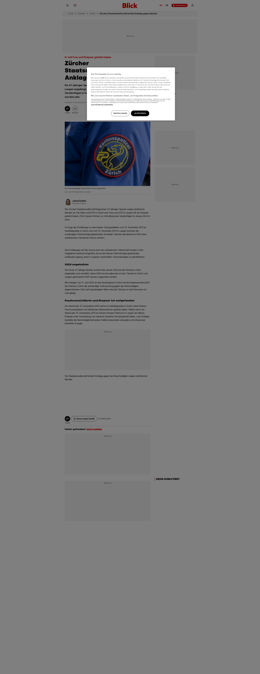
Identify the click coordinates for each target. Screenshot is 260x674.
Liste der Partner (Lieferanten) (102, 105)
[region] (131, 93)
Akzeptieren (140, 113)
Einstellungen (120, 113)
